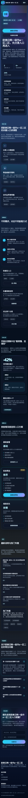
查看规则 (14, 303)
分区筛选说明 (7, 620)
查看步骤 (13, 624)
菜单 (24, 3)
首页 (2, 774)
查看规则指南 (14, 525)
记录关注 (14, 742)
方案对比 (6, 627)
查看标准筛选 (14, 495)
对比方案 (14, 324)
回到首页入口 (14, 462)
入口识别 (6, 624)
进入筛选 (14, 283)
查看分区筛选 (14, 31)
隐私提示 (19, 624)
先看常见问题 (14, 35)
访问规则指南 (16, 620)
